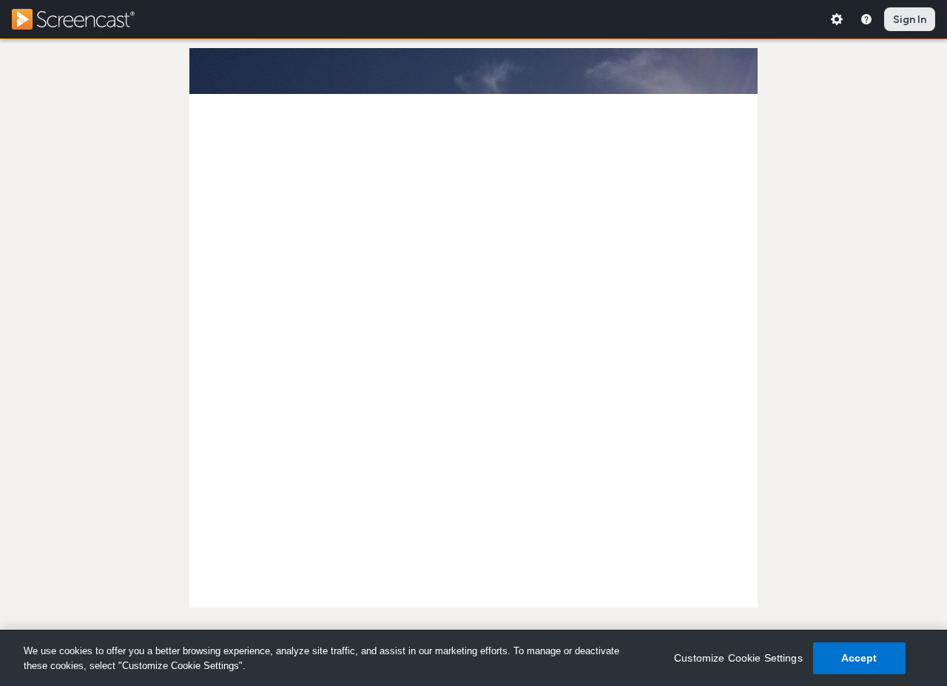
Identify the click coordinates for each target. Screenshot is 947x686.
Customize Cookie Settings (738, 658)
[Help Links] (866, 19)
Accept (859, 658)
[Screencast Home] (83, 19)
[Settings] (837, 19)
